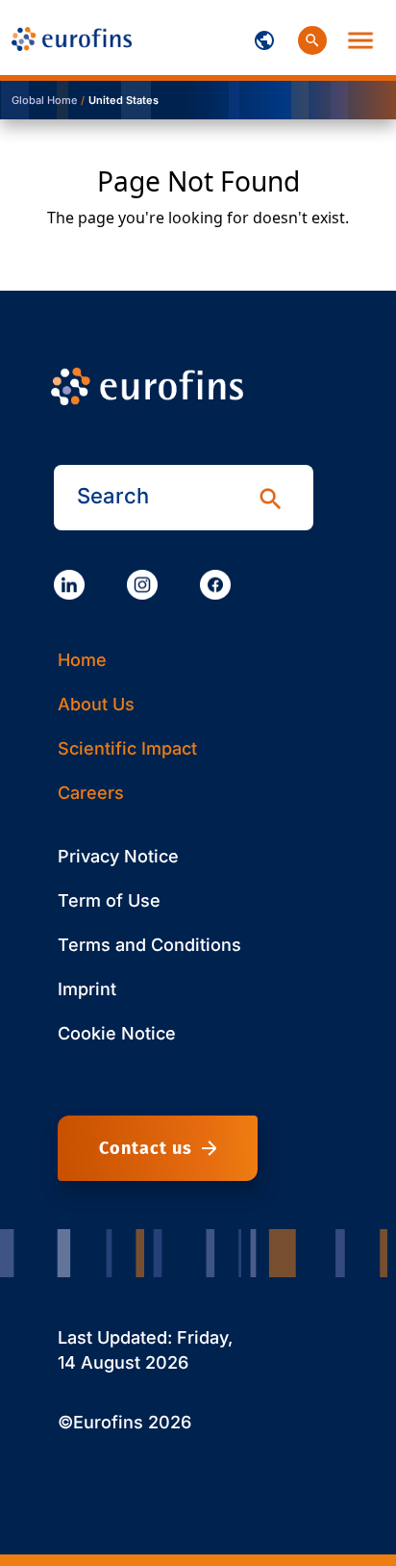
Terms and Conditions (149, 945)
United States (123, 100)
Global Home (44, 100)
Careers (91, 793)
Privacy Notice (118, 856)
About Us (96, 704)
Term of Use (109, 900)
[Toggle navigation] (264, 37)
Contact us (145, 1148)
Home (82, 660)
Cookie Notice (117, 1033)
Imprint (87, 989)
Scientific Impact (127, 748)
